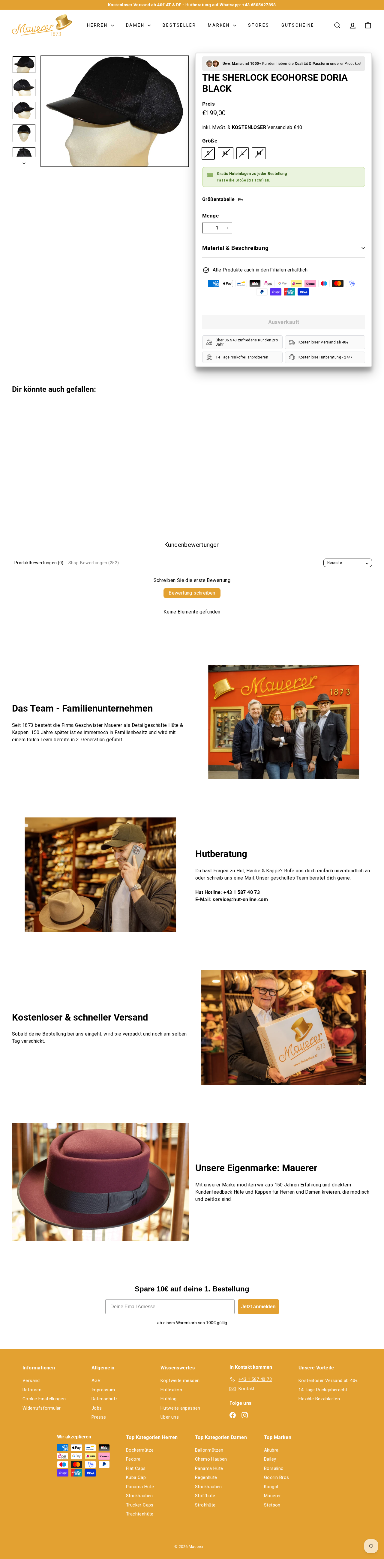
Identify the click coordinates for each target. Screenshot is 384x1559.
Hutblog (168, 1399)
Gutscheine (297, 25)
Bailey (270, 1459)
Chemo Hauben (211, 1459)
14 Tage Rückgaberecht (322, 1390)
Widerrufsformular (41, 1408)
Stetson (272, 1505)
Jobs (97, 1408)
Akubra (271, 1450)
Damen (136, 25)
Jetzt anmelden (258, 1306)
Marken (220, 25)
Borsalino (274, 1468)
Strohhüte (205, 1505)
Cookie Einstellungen (44, 1399)
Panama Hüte (140, 1486)
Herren (98, 25)
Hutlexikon (171, 1390)
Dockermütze (140, 1450)
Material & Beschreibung (235, 247)
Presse (99, 1417)
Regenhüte (206, 1477)
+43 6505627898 (259, 4)
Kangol (271, 1486)
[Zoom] (114, 111)
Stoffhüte (205, 1495)
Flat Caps (136, 1468)
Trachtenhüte (140, 1514)
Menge (210, 216)
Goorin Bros (276, 1477)
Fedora (133, 1459)
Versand (31, 1380)
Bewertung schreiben (192, 593)
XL (228, 154)
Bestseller (179, 25)
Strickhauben (139, 1495)
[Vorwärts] (24, 162)
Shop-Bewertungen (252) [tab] (93, 562)
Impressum (103, 1390)
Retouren (31, 1390)
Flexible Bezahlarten (319, 1399)
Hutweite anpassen (180, 1408)
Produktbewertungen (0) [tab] (39, 562)
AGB (96, 1380)
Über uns (169, 1417)
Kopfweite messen (180, 1380)
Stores (258, 25)
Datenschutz (105, 1399)
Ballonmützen (209, 1450)
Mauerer (272, 1495)
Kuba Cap (136, 1477)
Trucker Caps (140, 1505)
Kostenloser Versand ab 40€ (328, 1380)
